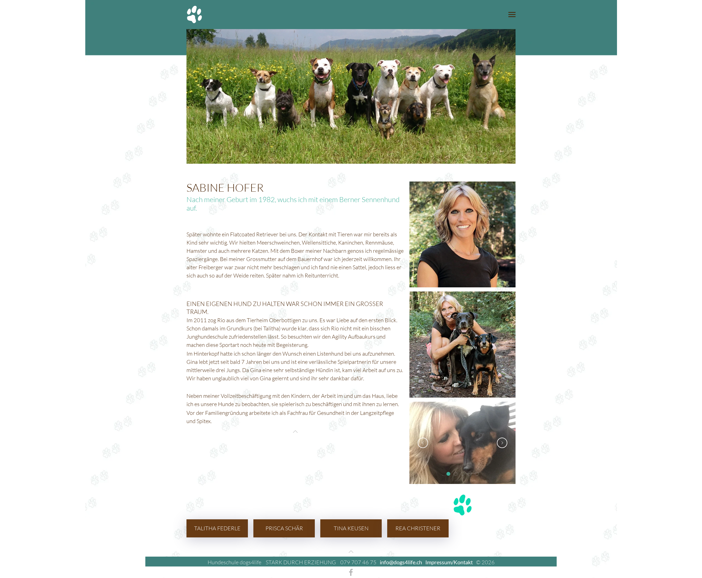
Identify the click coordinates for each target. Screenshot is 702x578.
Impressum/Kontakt (449, 562)
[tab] (448, 474)
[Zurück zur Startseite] (194, 14)
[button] (512, 14)
